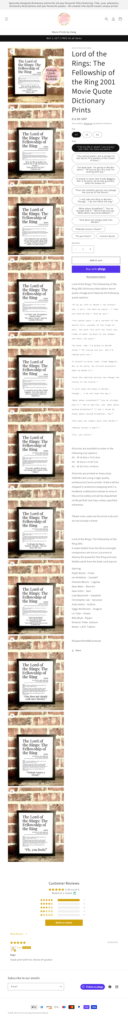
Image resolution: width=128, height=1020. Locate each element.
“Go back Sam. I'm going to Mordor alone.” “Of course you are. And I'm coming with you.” (95, 169)
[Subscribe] (60, 986)
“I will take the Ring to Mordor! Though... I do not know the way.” (96, 200)
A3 (97, 134)
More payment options (96, 276)
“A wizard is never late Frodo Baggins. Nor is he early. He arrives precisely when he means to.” (96, 181)
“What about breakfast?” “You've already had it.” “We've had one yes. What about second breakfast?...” (95, 210)
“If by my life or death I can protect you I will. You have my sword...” (96, 147)
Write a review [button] (64, 922)
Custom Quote (107, 236)
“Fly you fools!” (83, 236)
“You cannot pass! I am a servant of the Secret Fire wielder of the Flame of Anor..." (95, 158)
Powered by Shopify (40, 1013)
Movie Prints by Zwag (23, 1013)
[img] (18, 942)
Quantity (76, 243)
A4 (76, 134)
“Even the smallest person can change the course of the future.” (95, 191)
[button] (6, 19)
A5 (87, 134)
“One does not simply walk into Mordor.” (96, 220)
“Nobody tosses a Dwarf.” (88, 229)
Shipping (88, 123)
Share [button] (78, 650)
